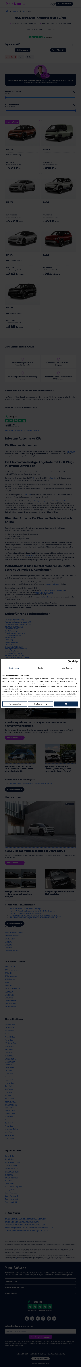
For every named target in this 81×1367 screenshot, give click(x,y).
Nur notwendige (15, 704)
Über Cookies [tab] (67, 668)
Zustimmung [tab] (14, 668)
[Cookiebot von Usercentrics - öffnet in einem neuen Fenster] (69, 661)
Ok (66, 704)
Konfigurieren (39, 704)
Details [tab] (40, 668)
